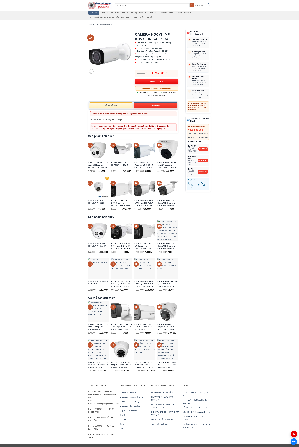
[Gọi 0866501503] (294, 434)
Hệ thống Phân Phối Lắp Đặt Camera (195, 417)
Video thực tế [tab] (155, 105)
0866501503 (203, 149)
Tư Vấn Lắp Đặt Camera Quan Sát (195, 394)
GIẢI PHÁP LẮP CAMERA (162, 419)
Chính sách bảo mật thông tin (134, 13)
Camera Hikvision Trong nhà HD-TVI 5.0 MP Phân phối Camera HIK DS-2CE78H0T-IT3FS (166, 364)
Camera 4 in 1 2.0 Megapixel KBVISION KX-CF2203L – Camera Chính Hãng (144, 165)
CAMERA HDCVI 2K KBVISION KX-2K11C (119, 163)
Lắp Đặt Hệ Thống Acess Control (196, 412)
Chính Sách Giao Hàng (158, 13)
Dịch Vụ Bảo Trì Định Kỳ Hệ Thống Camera (162, 405)
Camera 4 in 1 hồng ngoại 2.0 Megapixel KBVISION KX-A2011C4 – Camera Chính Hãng (120, 284)
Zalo (293, 441)
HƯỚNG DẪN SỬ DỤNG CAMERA (162, 398)
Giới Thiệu (125, 17)
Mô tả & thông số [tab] (111, 105)
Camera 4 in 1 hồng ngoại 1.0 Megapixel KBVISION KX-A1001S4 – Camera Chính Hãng (143, 203)
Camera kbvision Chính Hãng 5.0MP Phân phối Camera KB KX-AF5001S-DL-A (167, 246)
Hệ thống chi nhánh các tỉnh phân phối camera (197, 425)
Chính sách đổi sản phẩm (180, 13)
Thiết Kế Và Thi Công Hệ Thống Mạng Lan (196, 401)
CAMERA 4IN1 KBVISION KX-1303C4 (98, 282)
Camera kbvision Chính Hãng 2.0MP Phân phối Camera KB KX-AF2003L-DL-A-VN (167, 203)
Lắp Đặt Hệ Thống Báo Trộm (195, 407)
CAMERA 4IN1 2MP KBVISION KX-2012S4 (96, 201)
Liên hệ (149, 17)
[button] (203, 5)
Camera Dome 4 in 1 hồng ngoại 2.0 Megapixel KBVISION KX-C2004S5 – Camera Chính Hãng (98, 165)
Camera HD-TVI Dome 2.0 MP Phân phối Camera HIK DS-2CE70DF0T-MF (98, 364)
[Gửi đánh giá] (192, 5)
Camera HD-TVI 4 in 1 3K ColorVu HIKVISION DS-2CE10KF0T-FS (144, 326)
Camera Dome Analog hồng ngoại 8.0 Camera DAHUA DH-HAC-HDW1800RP (121, 364)
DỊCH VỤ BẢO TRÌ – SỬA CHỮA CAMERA (165, 413)
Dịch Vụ (134, 17)
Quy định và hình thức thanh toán (104, 17)
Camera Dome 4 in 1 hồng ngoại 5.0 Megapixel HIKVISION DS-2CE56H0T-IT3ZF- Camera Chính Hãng (98, 327)
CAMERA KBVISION (104, 24)
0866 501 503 (195, 130)
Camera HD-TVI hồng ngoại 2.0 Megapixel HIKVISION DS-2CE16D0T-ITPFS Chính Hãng (121, 327)
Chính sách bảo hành (110, 13)
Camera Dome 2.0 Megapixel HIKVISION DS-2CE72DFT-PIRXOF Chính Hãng (167, 327)
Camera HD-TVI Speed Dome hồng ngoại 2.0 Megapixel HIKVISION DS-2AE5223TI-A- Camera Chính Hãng (144, 364)
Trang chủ (91, 24)
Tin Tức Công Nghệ (159, 424)
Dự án (141, 17)
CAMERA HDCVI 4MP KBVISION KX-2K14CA (97, 244)
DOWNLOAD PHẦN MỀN (162, 393)
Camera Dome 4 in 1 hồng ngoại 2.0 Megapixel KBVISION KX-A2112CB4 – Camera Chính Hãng (167, 165)
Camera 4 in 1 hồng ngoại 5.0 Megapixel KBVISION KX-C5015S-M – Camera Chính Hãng (143, 284)
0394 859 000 (202, 172)
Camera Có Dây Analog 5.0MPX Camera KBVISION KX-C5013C (143, 245)
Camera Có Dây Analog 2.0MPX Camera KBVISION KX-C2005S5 (120, 202)
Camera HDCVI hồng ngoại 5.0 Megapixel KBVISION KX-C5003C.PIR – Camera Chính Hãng (121, 246)
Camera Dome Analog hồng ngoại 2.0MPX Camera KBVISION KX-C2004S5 (167, 283)
